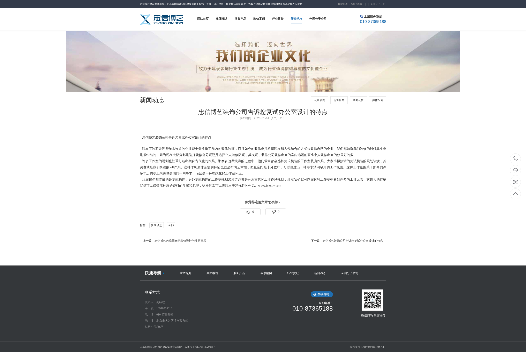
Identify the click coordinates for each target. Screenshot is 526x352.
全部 (171, 225)
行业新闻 (339, 100)
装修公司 (202, 155)
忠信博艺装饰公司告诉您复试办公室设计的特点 (353, 240)
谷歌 (359, 4)
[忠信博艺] (378, 346)
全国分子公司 (377, 4)
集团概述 (212, 273)
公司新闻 (319, 100)
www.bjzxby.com (269, 185)
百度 (353, 4)
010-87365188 (515, 158)
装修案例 (266, 273)
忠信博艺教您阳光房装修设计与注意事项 (180, 240)
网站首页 (185, 273)
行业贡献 (293, 273)
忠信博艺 (367, 346)
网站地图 (343, 4)
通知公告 (358, 100)
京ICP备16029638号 (205, 346)
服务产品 (239, 273)
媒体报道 (377, 100)
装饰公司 (161, 137)
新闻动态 (156, 225)
